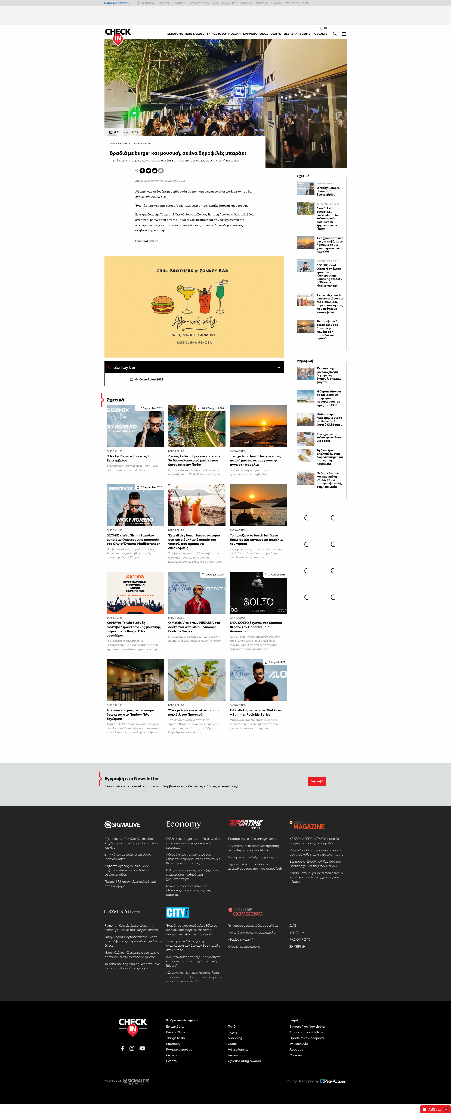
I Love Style (229, 3)
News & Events (120, 143)
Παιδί (232, 1026)
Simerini (163, 3)
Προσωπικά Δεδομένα (306, 1038)
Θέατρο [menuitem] (275, 33)
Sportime (179, 3)
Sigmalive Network (116, 3)
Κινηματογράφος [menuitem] (255, 33)
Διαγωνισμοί (238, 1055)
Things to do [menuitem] (216, 33)
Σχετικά (115, 400)
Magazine (262, 3)
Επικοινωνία (298, 1044)
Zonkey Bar (124, 367)
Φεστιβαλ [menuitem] (290, 33)
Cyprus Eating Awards (244, 1061)
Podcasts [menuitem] (320, 33)
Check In (246, 3)
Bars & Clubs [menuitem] (194, 33)
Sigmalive (148, 3)
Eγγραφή (316, 781)
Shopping (235, 1038)
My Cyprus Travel (297, 3)
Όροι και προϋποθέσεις (307, 1032)
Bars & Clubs (143, 143)
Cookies (295, 1055)
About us (296, 1049)
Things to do (175, 1038)
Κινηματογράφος (179, 1049)
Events (171, 1061)
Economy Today (199, 3)
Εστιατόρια (175, 1026)
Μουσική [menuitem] (234, 33)
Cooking (276, 3)
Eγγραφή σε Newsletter (307, 1026)
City (215, 3)
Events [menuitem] (305, 33)
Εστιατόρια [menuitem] (175, 33)
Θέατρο (172, 1055)
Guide (232, 1044)
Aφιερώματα (238, 1049)
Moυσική (173, 1044)
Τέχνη (232, 1032)
